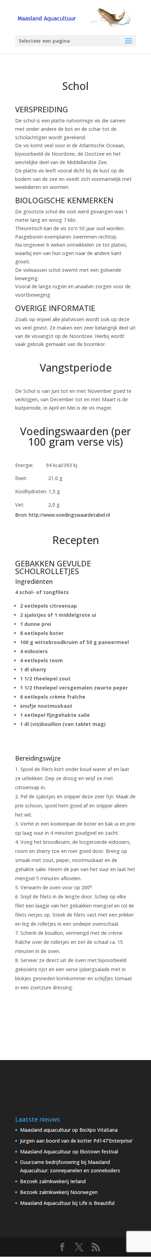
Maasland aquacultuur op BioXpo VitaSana (69, 1130)
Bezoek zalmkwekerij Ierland (53, 1181)
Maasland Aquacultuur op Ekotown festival (69, 1151)
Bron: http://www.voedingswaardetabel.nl (62, 514)
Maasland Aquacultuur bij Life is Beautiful (67, 1203)
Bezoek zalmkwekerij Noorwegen (59, 1192)
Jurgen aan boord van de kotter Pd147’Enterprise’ (76, 1140)
